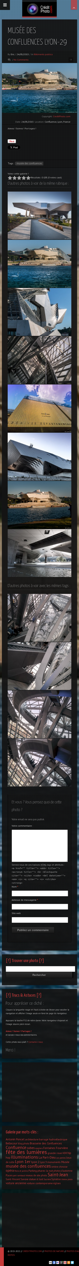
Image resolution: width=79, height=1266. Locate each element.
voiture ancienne (16, 1183)
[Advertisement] (39, 1091)
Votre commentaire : (22, 825)
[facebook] (54, 1262)
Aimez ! (9, 1031)
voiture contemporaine (40, 1183)
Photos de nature (54, 1251)
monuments (54, 1162)
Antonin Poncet (15, 1139)
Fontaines (49, 1148)
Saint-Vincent (13, 1179)
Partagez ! (26, 1031)
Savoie (24, 1179)
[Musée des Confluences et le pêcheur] (39, 505)
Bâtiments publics (43, 54)
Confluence (16, 1147)
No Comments (21, 59)
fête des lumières (26, 1152)
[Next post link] (70, 59)
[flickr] (57, 1262)
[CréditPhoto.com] (39, 8)
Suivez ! (17, 1031)
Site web (16, 913)
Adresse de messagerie (25, 899)
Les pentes (61, 1157)
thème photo (66, 1179)
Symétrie (56, 1179)
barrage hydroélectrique (53, 1139)
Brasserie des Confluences (46, 1143)
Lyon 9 (43, 1162)
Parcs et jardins (21, 1171)
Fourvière (62, 1148)
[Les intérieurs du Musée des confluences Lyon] (39, 666)
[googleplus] (61, 1262)
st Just (39, 1179)
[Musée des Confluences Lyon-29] (39, 264)
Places (9, 1175)
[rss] (68, 1262)
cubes (31, 1148)
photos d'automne (62, 1170)
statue (32, 1179)
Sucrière (47, 1179)
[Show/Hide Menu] (5, 5)
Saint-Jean (58, 1174)
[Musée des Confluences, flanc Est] (39, 457)
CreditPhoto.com (61, 116)
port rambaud (19, 1175)
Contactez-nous (35, 1042)
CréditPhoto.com (32, 1251)
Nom (15, 886)
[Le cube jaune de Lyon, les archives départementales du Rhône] (39, 408)
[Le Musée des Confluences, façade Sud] (39, 215)
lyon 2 (35, 1162)
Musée (65, 1162)
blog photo (23, 1143)
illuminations (24, 1157)
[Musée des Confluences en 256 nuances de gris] (39, 553)
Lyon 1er (22, 1161)
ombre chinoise (59, 1166)
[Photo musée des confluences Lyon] (39, 618)
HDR (65, 1153)
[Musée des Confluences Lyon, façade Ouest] (39, 312)
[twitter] (72, 1262)
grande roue (55, 1153)
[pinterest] (65, 1262)
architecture (32, 1139)
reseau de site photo (36, 1175)
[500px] (50, 1262)
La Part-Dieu (47, 1157)
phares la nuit (45, 1170)
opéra (10, 1170)
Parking (33, 1170)
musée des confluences (29, 163)
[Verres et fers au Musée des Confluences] (39, 360)
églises (57, 1183)
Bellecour (11, 1143)
